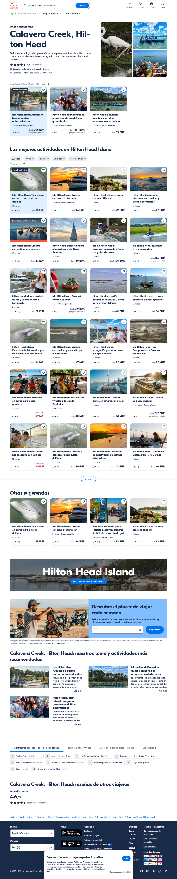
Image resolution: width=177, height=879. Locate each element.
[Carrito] (140, 4)
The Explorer (134, 860)
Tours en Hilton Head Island (110, 817)
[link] (28, 111)
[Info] (47, 83)
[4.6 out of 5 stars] (18, 803)
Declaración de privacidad (57, 643)
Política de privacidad (93, 840)
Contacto (88, 831)
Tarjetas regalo (132, 854)
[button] (28, 111)
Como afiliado (150, 846)
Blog (131, 843)
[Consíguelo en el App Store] (71, 844)
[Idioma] (151, 4)
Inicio (12, 817)
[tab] (36, 748)
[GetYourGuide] (14, 5)
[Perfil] (162, 4)
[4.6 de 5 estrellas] (18, 65)
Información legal (91, 835)
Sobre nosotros (132, 833)
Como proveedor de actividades (152, 833)
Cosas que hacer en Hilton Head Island (74, 817)
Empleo (132, 839)
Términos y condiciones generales (98, 849)
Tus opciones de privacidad (95, 844)
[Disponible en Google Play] (71, 833)
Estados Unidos (26, 817)
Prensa (132, 847)
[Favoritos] (129, 4)
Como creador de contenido (151, 840)
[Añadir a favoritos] (43, 89)
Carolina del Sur (44, 817)
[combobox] (48, 5)
